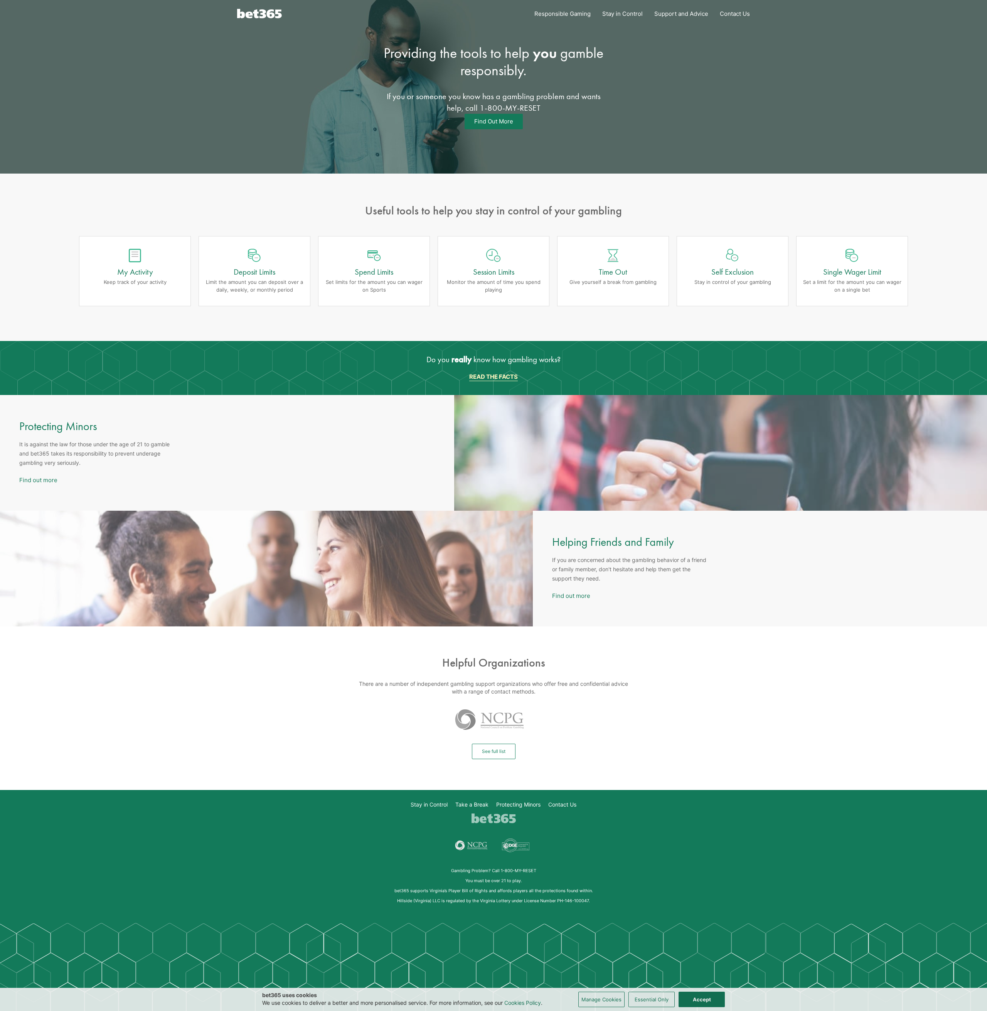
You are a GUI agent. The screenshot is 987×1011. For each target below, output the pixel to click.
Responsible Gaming (562, 13)
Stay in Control (622, 13)
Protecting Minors (518, 805)
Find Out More (493, 121)
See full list (493, 751)
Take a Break (471, 805)
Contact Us (735, 13)
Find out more (38, 480)
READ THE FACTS (493, 376)
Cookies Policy (522, 1002)
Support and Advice (681, 13)
